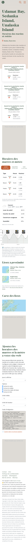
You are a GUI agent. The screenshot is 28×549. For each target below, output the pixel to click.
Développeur (13, 476)
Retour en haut (24, 545)
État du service (6, 477)
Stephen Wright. (17, 480)
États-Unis (12, 41)
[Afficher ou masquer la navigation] (25, 2)
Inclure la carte (8, 386)
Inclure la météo (8, 388)
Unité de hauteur (7, 402)
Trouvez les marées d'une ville (20, 2)
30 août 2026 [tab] (15, 167)
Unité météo (6, 395)
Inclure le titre (8, 392)
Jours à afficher (6, 377)
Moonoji (15, 477)
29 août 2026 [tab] (5, 167)
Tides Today (3, 2)
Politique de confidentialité (10, 474)
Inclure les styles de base (11, 390)
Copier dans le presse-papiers (13, 432)
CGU (9, 472)
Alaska (6, 41)
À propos (5, 476)
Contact (4, 472)
